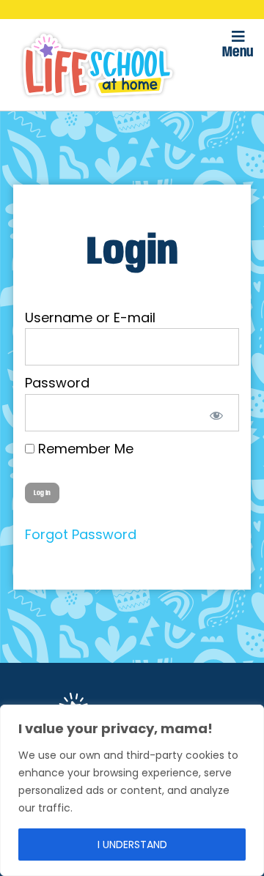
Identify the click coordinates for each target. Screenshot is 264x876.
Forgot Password (80, 534)
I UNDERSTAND (132, 844)
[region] (132, 790)
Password (57, 383)
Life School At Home (98, 65)
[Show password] (213, 412)
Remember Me (83, 448)
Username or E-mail (90, 317)
